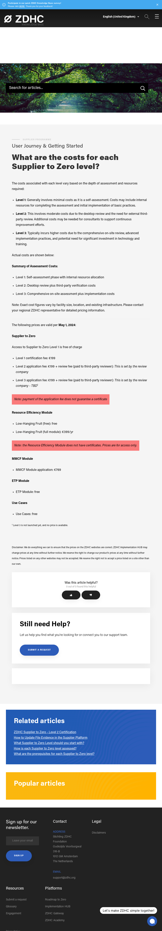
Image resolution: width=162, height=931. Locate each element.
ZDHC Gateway (54, 913)
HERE (22, 6)
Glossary (11, 906)
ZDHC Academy (55, 920)
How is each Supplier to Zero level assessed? (45, 748)
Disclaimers (99, 833)
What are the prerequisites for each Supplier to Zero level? (54, 754)
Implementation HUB (57, 906)
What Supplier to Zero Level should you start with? (49, 743)
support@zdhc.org (64, 878)
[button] (71, 595)
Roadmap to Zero (55, 899)
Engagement (13, 913)
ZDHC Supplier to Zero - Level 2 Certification (45, 732)
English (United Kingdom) (119, 17)
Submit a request (39, 650)
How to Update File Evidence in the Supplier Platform (51, 737)
